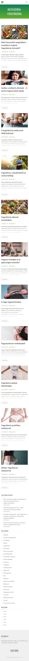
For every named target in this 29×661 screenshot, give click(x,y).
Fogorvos (6, 562)
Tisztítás (5, 595)
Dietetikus (6, 548)
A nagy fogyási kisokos (11, 302)
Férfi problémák (7, 559)
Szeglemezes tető (8, 592)
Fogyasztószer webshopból (13, 343)
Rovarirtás (6, 589)
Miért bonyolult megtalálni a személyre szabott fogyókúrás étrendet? (13, 45)
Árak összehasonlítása (9, 537)
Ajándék (5, 535)
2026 (4, 611)
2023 (4, 619)
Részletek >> (12, 51)
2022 (4, 622)
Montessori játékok (8, 581)
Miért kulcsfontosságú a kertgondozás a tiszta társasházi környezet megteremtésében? (14, 501)
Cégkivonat (6, 545)
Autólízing (6, 540)
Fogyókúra (5, 67)
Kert (4, 575)
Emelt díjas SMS (7, 554)
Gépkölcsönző (7, 567)
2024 (4, 617)
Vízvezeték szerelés (9, 603)
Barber (5, 543)
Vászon (5, 600)
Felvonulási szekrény (9, 556)
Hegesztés (6, 570)
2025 (4, 614)
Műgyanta (6, 584)
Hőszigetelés (7, 573)
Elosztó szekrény (8, 551)
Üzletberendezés (8, 597)
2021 (4, 625)
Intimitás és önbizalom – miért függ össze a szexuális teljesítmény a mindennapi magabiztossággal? (15, 516)
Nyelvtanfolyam (7, 586)
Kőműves (6, 578)
